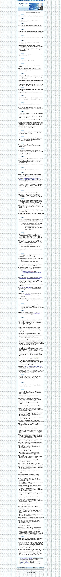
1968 (22, 40)
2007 (29, 12)
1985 (22, 130)
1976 (22, 73)
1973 (22, 58)
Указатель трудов (39, 10)
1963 (22, 29)
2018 (38, 12)
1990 (22, 156)
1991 (21, 12)
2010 (32, 12)
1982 (22, 95)
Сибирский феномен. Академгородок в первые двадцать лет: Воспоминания (30, 278)
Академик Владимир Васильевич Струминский (26, 558)
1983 (22, 102)
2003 (28, 12)
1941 (22, 14)
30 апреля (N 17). (27, 294)
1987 (22, 136)
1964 (22, 35)
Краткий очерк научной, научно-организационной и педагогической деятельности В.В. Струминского (30, 179)
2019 (39, 12)
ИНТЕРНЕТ (34, 10)
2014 (34, 12)
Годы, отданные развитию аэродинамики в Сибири (33, 366)
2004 (27, 12)
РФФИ (34, 571)
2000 (26, 12)
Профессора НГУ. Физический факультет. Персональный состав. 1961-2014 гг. (30, 357)
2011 (31, 12)
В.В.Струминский (21, 567)
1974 (22, 63)
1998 (23, 12)
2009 (33, 12)
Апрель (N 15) (24, 259)
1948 (22, 18)
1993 (22, 12)
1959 (22, 23)
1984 (22, 111)
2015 (36, 12)
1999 (24, 12)
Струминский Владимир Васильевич (25, 287)
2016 (37, 12)
